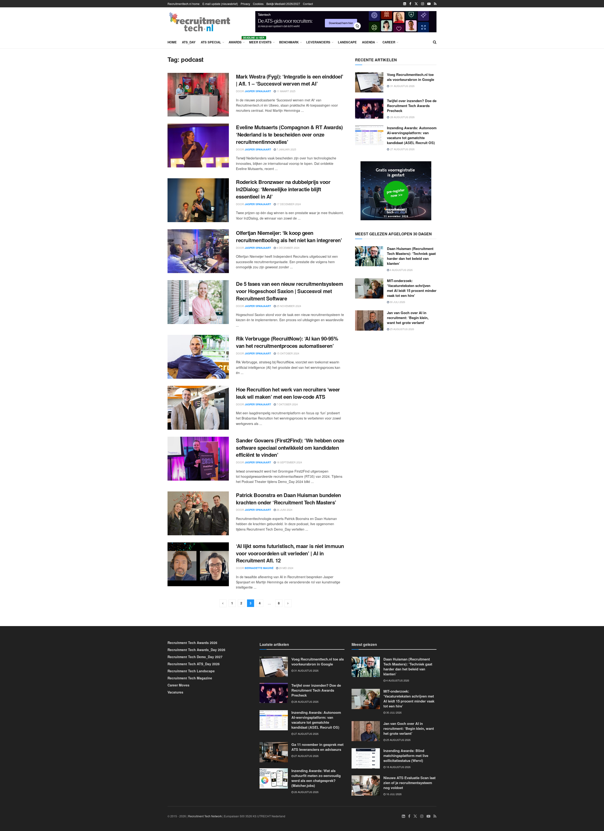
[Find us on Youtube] (429, 4)
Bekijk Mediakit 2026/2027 (283, 4)
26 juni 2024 (284, 509)
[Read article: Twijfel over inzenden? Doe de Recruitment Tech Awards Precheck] (369, 108)
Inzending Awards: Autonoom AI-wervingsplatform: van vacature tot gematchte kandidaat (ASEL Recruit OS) (411, 135)
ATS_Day (189, 42)
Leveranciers (318, 42)
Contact (308, 4)
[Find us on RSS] (435, 4)
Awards (236, 41)
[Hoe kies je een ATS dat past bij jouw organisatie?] (345, 21)
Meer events (260, 42)
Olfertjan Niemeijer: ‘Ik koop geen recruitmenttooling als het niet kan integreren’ (289, 236)
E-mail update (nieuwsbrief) (220, 4)
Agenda (368, 42)
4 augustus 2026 (401, 270)
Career (388, 42)
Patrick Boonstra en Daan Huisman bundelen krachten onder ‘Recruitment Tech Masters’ (288, 498)
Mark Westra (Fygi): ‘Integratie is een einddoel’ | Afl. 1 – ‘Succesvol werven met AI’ (289, 80)
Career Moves (178, 685)
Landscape (347, 42)
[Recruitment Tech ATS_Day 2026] (396, 190)
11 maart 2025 (285, 91)
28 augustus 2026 (306, 701)
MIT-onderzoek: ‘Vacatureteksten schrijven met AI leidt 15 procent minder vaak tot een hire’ (411, 288)
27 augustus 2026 (306, 733)
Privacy (245, 4)
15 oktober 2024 (287, 353)
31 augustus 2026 (306, 670)
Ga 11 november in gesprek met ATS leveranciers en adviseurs (317, 747)
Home (172, 42)
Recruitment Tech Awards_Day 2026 (196, 649)
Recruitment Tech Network (205, 816)
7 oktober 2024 (287, 404)
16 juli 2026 (394, 794)
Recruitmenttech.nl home (184, 4)
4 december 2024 (287, 247)
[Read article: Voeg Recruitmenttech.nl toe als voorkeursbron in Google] (369, 82)
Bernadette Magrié (259, 568)
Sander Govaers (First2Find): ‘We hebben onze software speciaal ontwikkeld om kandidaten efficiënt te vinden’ (290, 447)
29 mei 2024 (285, 568)
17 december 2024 (288, 204)
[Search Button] (434, 42)
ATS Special (211, 42)
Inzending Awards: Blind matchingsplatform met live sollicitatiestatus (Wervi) (405, 755)
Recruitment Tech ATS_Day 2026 (194, 663)
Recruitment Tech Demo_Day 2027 (195, 656)
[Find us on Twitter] (416, 4)
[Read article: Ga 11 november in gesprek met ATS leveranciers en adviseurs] (274, 752)
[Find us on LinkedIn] (404, 4)
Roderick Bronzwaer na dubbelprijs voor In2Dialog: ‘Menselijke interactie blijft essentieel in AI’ (283, 189)
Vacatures (175, 692)
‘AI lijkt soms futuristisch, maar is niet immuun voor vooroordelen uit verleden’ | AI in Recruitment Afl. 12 (290, 553)
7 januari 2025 (286, 149)
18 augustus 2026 (398, 767)
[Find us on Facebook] (410, 4)
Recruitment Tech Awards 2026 (192, 642)
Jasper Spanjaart (258, 91)
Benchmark (289, 42)
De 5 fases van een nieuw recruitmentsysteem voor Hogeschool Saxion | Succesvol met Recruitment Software (289, 291)
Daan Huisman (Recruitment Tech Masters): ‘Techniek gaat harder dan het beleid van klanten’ (411, 256)
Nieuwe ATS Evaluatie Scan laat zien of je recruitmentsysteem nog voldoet (409, 782)
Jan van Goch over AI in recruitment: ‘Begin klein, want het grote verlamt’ (407, 317)
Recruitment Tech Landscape (191, 671)
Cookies (258, 4)
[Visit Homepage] (200, 21)
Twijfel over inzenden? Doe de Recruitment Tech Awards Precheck (411, 105)
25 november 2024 (288, 306)
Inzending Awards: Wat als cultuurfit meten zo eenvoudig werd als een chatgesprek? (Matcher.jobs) (316, 778)
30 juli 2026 (397, 302)
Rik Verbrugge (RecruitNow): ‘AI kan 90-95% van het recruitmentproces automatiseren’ (287, 342)
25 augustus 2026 (401, 329)
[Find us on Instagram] (422, 4)
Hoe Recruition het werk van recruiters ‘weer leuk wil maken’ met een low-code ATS (288, 393)
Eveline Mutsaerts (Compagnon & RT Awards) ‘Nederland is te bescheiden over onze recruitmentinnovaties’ (289, 134)
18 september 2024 (289, 462)
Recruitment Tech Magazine (190, 678)
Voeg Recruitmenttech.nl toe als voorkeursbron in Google (410, 77)
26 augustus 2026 (306, 792)
